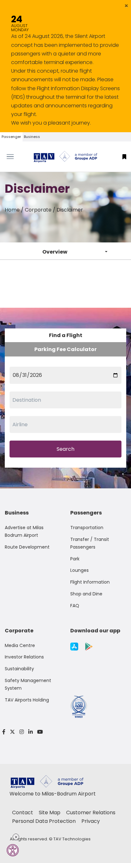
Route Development (27, 547)
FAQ (74, 605)
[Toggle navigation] (16, 157)
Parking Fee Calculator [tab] (65, 349)
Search (65, 449)
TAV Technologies (72, 839)
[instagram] (21, 732)
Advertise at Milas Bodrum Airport (24, 531)
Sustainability (19, 668)
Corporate (38, 209)
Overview (54, 251)
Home (12, 209)
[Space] (65, 156)
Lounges (79, 570)
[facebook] (4, 732)
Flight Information (90, 582)
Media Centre (20, 645)
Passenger (11, 136)
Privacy (90, 821)
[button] (126, 5)
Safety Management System (28, 684)
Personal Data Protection (44, 821)
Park (74, 559)
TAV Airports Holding (27, 700)
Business (32, 136)
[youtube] (39, 732)
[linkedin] (30, 732)
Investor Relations (24, 657)
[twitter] (12, 732)
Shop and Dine (86, 594)
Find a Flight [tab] (65, 335)
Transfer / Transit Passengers (89, 543)
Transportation (86, 527)
